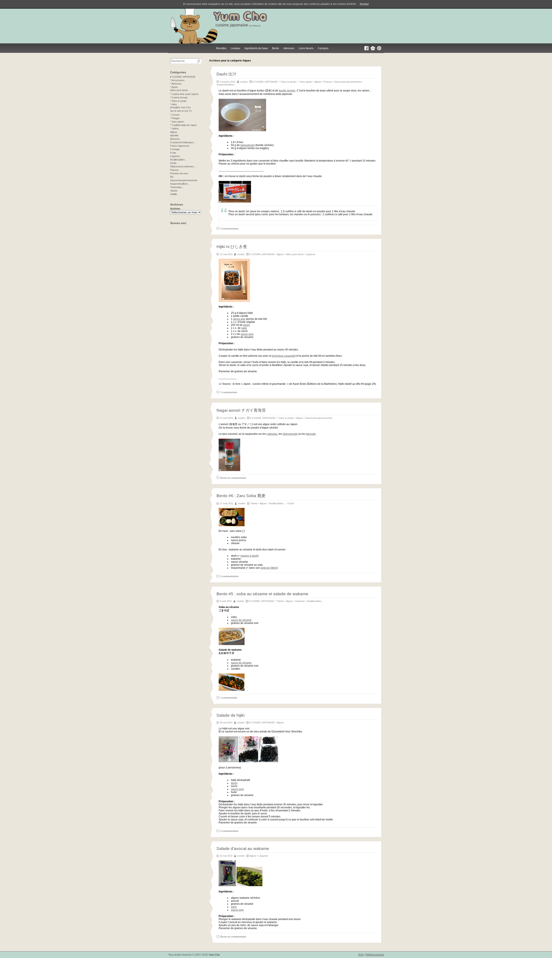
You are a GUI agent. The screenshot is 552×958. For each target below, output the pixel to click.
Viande (173, 190)
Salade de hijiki (230, 715)
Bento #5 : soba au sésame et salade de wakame (262, 594)
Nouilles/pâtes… (178, 159)
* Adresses (176, 83)
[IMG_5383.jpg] (232, 644)
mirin (234, 906)
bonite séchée (287, 90)
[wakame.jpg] (227, 885)
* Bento (253, 503)
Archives (175, 208)
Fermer (364, 4)
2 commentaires (229, 576)
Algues (317, 81)
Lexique (235, 48)
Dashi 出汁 (226, 74)
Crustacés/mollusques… (183, 142)
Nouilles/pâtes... (277, 503)
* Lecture (175, 114)
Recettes (221, 48)
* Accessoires (177, 80)
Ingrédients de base (256, 48)
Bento (275, 48)
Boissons (175, 139)
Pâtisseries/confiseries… (183, 166)
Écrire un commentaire (233, 478)
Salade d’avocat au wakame (242, 848)
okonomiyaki (290, 433)
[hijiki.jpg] (228, 761)
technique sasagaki (283, 355)
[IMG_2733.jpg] (248, 761)
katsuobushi (247, 145)
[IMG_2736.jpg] (268, 761)
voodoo (244, 81)
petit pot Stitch (268, 567)
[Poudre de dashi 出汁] (235, 201)
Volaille (173, 194)
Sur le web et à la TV (181, 111)
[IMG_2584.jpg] (249, 885)
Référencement (375, 954)
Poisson (328, 81)
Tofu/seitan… (177, 187)
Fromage (175, 149)
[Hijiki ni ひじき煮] (234, 301)
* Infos (173, 104)
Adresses (288, 48)
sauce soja (247, 334)
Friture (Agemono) (179, 145)
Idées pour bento (295, 254)
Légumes (310, 254)
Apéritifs (174, 135)
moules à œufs (249, 555)
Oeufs (291, 503)
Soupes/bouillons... (226, 84)
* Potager (175, 118)
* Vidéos (174, 128)
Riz (172, 177)
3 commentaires (229, 228)
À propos (323, 48)
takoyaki (311, 433)
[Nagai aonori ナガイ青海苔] (229, 470)
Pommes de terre (179, 173)
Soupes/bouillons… (180, 183)
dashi (246, 325)
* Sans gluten (305, 81)
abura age (239, 318)
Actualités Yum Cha (180, 107)
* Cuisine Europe (179, 97)
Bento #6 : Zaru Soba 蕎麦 (240, 495)
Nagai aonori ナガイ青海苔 (241, 410)
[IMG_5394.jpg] (232, 525)
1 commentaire (228, 392)
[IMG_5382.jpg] (232, 689)
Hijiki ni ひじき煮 (231, 246)
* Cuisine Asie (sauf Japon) (184, 94)
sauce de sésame (241, 620)
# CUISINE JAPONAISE (265, 81)
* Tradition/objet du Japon (183, 125)
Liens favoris (306, 48)
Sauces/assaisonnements (347, 81)
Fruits (173, 152)
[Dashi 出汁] (242, 130)
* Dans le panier (288, 81)
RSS (361, 954)
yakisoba (272, 433)
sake (244, 328)
